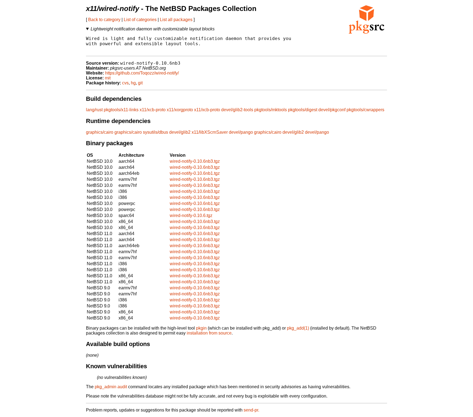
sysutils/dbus (155, 132)
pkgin (201, 328)
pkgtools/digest (302, 109)
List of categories (140, 19)
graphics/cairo (99, 132)
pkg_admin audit (111, 386)
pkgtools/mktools (270, 109)
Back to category (104, 19)
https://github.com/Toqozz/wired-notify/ (142, 73)
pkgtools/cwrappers (365, 109)
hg (133, 83)
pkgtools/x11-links (121, 109)
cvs (125, 83)
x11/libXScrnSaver (210, 132)
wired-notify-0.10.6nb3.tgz (195, 161)
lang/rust (94, 109)
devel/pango (241, 132)
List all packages (176, 19)
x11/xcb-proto (153, 109)
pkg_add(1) (298, 328)
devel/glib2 (180, 132)
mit (108, 78)
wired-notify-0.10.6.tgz (191, 215)
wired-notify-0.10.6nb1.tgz (195, 173)
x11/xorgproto (180, 109)
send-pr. (251, 410)
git (140, 83)
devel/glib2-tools (237, 109)
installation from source (209, 333)
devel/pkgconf (331, 109)
